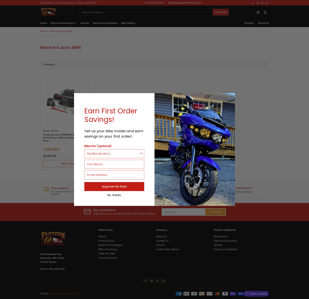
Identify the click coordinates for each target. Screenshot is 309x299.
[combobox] (113, 153)
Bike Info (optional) (98, 146)
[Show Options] (141, 153)
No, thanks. (114, 195)
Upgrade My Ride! (114, 186)
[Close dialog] (231, 96)
